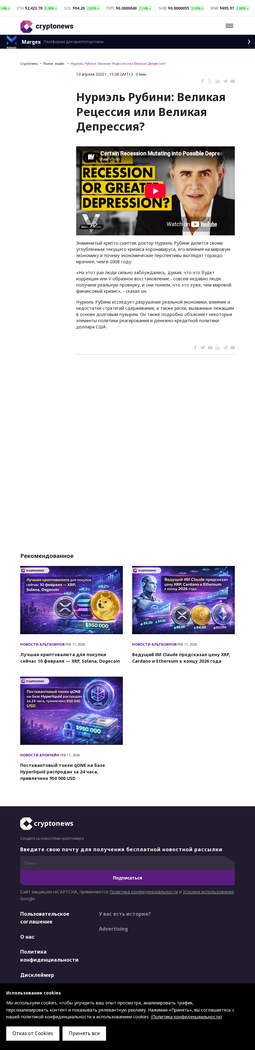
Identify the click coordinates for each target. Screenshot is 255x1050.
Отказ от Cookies (32, 1033)
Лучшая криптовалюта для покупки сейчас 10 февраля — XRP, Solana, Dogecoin (70, 658)
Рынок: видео (54, 63)
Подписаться (127, 878)
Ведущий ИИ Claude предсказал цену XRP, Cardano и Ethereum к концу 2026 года (181, 658)
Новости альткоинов (43, 644)
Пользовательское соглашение (44, 917)
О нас (27, 936)
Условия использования (208, 892)
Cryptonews (29, 63)
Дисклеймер (37, 975)
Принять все (84, 1033)
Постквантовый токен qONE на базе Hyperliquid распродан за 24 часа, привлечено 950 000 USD (62, 771)
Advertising (113, 928)
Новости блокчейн (40, 755)
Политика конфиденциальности (143, 892)
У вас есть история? (125, 913)
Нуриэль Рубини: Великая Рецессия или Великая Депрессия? (118, 63)
